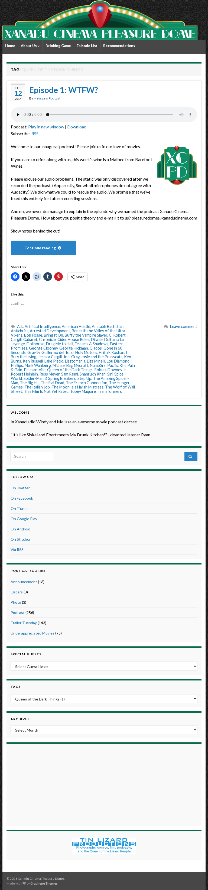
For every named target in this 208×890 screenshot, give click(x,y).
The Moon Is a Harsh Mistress (77, 387)
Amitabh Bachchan (107, 326)
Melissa (39, 98)
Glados (96, 348)
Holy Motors (86, 352)
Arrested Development (50, 330)
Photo (16, 602)
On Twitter (20, 488)
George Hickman (73, 348)
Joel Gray (71, 356)
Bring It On (53, 335)
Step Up (84, 378)
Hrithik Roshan (111, 352)
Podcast (54, 98)
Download (76, 126)
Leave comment (183, 326)
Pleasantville (35, 369)
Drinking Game (58, 46)
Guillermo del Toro (57, 352)
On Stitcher (21, 539)
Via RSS (17, 549)
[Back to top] (196, 878)
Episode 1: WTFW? (63, 90)
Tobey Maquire (83, 391)
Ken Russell (33, 361)
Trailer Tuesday (24, 622)
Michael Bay (62, 365)
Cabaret (30, 339)
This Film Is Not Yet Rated (46, 391)
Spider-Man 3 (35, 378)
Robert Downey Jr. (110, 369)
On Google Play (24, 518)
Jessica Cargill (50, 356)
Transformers (110, 391)
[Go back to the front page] (99, 20)
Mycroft (81, 365)
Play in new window (46, 126)
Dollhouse (35, 343)
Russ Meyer (50, 374)
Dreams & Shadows (91, 343)
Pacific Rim (116, 365)
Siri (110, 374)
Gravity (33, 352)
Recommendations (119, 46)
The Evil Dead (52, 382)
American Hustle (76, 326)
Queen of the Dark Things (70, 369)
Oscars (17, 592)
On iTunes (19, 508)
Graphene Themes (44, 883)
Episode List (87, 46)
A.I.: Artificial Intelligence (38, 326)
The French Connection (86, 382)
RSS (34, 133)
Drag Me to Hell (59, 343)
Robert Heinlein (24, 374)
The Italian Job (37, 387)
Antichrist (19, 330)
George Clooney (43, 348)
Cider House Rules (73, 339)
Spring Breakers (62, 378)
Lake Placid (53, 361)
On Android (20, 529)
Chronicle (47, 339)
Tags (16, 687)
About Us (29, 46)
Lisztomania (75, 361)
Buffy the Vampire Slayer (86, 335)
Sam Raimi (69, 374)
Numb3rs (98, 365)
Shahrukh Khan (93, 374)
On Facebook (22, 498)
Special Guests (26, 654)
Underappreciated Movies (32, 633)
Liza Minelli (96, 361)
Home (10, 46)
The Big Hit (29, 382)
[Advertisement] (104, 784)
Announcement (24, 581)
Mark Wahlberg (38, 365)
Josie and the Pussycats (101, 356)
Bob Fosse (33, 335)
